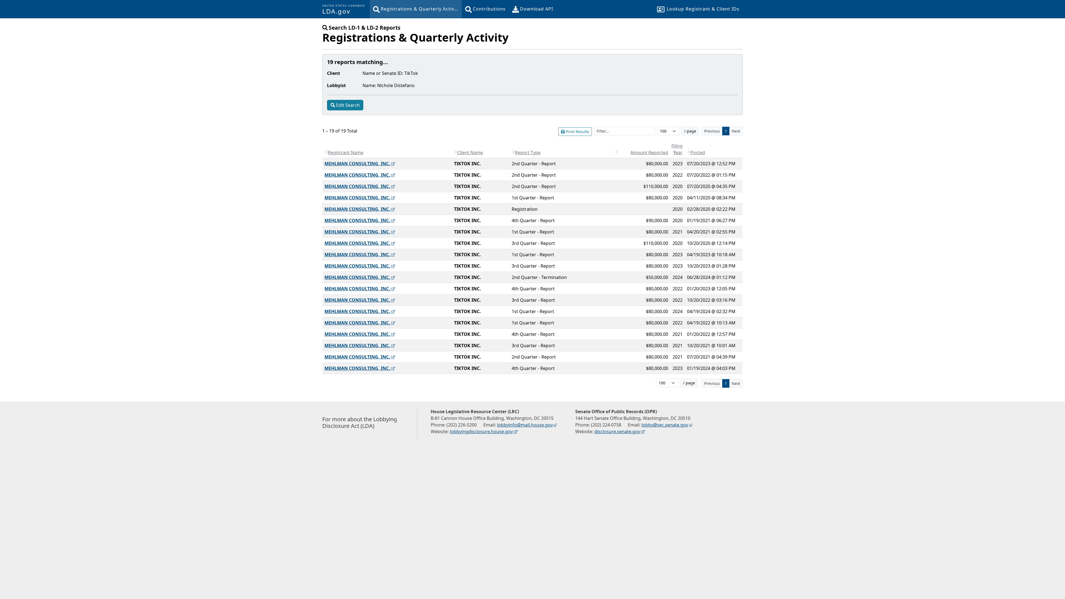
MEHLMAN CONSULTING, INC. (357, 164)
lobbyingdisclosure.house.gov (481, 431)
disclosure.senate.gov (617, 431)
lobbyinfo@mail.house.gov (525, 425)
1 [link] (726, 131)
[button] (326, 152)
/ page (690, 131)
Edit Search (348, 105)
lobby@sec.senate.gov (664, 425)
